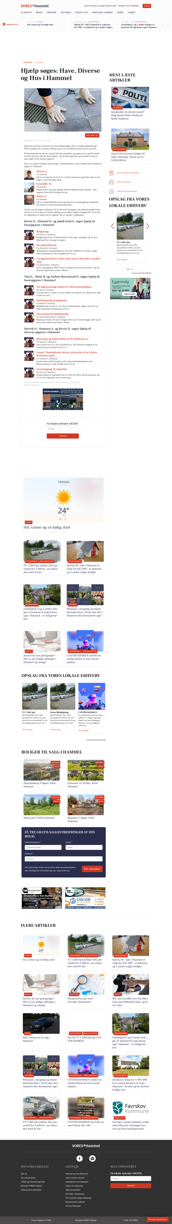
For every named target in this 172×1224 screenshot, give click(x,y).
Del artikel (90, 135)
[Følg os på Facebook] (79, 1158)
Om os (24, 1173)
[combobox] (26, 858)
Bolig (39, 12)
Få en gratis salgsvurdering (78, 1198)
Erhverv (52, 12)
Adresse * (29, 853)
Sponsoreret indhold (75, 1202)
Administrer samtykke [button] (31, 1190)
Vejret (131, 12)
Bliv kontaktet (92, 869)
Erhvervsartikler (73, 1190)
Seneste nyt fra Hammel (77, 1173)
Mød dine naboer (102, 12)
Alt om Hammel (73, 1206)
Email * (69, 842)
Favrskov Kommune (75, 1194)
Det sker (66, 12)
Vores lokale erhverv (75, 1177)
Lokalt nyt (81, 12)
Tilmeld (147, 6)
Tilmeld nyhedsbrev (157, 1219)
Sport (120, 12)
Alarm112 (26, 12)
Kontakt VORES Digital (31, 1185)
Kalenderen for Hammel (77, 1181)
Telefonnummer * (33, 842)
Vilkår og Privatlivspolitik (33, 1181)
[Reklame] (63, 399)
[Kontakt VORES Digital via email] (92, 1158)
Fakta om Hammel (74, 1185)
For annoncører (28, 1177)
